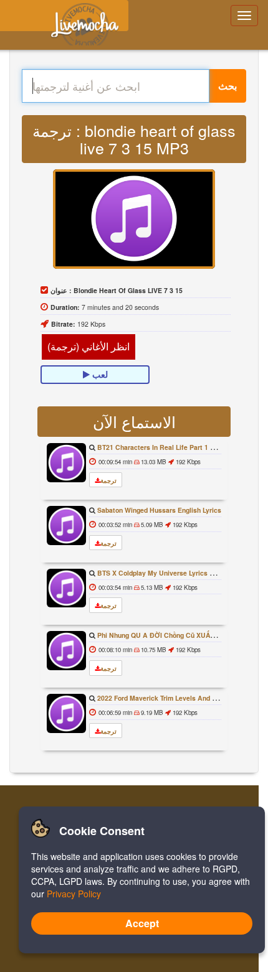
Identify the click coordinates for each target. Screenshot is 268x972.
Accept (142, 923)
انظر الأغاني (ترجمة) (88, 346)
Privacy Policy (74, 893)
